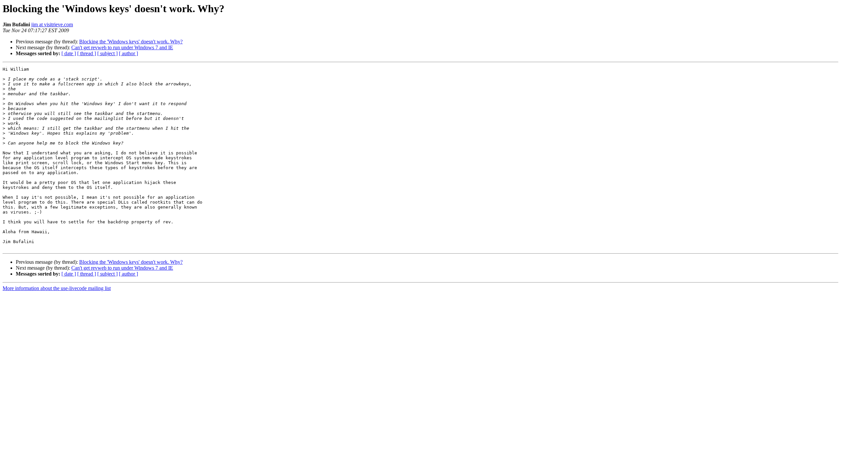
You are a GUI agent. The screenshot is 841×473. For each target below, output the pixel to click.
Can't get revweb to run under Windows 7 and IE (122, 47)
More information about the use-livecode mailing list (57, 288)
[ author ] (128, 53)
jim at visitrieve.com (52, 24)
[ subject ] (107, 53)
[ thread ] (86, 53)
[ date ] (68, 53)
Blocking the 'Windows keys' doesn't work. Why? (131, 41)
